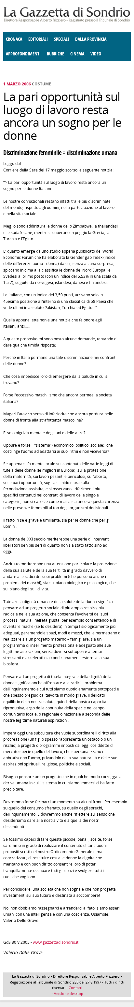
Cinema (77, 54)
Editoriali (38, 39)
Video (95, 54)
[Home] (67, 21)
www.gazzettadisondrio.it (55, 942)
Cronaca (14, 39)
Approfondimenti (23, 54)
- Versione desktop (67, 993)
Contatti (75, 987)
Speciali (61, 39)
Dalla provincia (90, 39)
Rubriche (55, 54)
